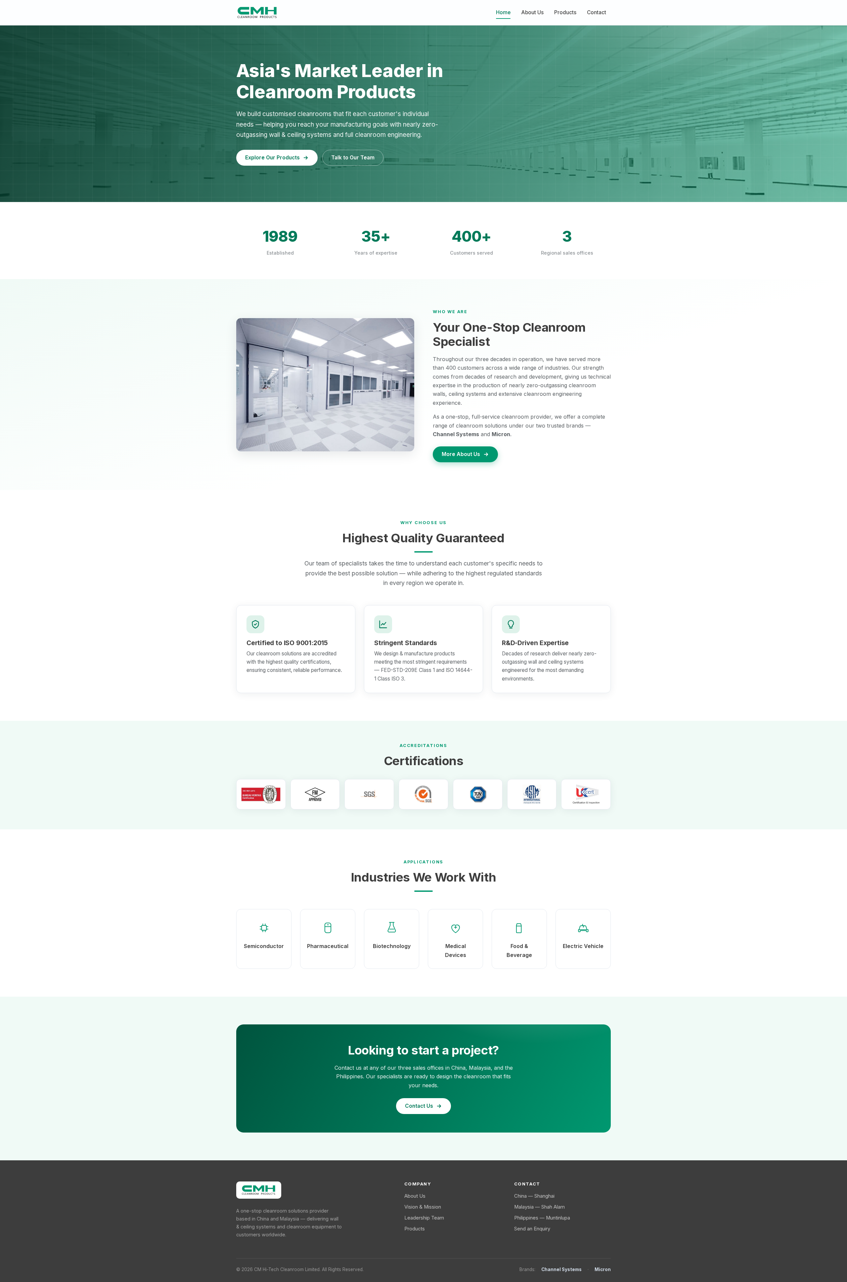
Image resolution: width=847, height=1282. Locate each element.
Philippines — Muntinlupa (542, 1218)
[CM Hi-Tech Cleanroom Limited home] (257, 12)
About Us (532, 12)
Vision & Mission (422, 1207)
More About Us (461, 454)
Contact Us (419, 1106)
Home (503, 12)
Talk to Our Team (353, 157)
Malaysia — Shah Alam (539, 1207)
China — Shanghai (534, 1196)
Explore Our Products (272, 157)
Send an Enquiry (532, 1229)
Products (565, 12)
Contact (596, 12)
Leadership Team (424, 1218)
